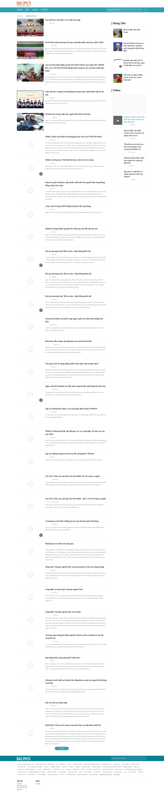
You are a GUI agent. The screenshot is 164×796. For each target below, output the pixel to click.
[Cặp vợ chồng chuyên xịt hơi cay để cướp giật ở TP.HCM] (30, 461)
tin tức (39, 769)
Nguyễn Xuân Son (106, 764)
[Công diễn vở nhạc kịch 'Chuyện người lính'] (30, 597)
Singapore (21, 769)
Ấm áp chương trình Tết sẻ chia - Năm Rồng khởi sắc (68, 251)
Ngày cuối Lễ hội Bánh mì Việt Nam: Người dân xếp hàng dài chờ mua (75, 386)
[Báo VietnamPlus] (48, 479)
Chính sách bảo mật (22, 787)
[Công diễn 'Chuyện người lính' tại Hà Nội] (30, 620)
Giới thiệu (19, 783)
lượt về (64, 767)
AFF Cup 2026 (94, 774)
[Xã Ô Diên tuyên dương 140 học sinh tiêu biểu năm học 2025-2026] (30, 50)
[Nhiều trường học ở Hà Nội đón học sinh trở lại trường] (30, 168)
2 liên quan (52, 728)
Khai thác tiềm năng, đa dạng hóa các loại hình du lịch (68, 341)
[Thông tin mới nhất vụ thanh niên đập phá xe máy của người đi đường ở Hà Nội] (30, 688)
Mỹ (57, 764)
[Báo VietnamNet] (125, 68)
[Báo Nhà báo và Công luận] (48, 524)
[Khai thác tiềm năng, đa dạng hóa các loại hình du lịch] (30, 349)
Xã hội (83, 769)
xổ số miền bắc (77, 764)
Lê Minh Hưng (86, 767)
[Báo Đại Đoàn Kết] (47, 592)
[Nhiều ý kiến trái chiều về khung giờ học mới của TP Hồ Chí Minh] (30, 144)
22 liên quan (55, 389)
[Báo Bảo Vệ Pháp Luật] (46, 74)
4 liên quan (52, 23)
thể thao (62, 764)
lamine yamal (22, 774)
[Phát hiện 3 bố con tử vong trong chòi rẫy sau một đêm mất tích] (30, 733)
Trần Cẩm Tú (97, 769)
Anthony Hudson (127, 767)
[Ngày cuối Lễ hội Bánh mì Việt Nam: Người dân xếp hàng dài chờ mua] (30, 394)
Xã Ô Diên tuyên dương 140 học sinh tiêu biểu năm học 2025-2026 (74, 43)
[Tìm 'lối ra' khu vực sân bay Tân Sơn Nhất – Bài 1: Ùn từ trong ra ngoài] (30, 506)
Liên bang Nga (118, 772)
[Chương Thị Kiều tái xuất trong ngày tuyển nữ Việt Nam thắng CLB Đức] (30, 326)
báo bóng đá (119, 769)
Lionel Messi (50, 764)
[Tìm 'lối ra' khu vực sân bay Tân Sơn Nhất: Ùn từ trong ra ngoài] (30, 484)
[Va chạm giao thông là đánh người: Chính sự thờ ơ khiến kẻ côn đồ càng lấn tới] (30, 643)
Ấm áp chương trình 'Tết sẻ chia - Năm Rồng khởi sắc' (68, 274)
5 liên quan (54, 45)
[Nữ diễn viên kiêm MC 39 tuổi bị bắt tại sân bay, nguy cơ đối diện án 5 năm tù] (117, 63)
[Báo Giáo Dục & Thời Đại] (46, 23)
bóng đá (78, 767)
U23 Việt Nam (97, 772)
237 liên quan (131, 152)
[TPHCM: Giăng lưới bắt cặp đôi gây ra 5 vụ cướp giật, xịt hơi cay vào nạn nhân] (30, 439)
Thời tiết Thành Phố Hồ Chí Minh (112, 767)
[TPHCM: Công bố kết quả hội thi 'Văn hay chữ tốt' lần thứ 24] (30, 236)
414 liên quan (53, 74)
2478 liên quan (53, 325)
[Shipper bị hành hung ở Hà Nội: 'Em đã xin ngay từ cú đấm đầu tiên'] (117, 120)
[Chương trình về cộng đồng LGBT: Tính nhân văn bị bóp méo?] (30, 371)
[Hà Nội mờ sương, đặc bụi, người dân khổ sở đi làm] (30, 122)
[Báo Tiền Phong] (125, 54)
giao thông (88, 772)
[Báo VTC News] (48, 117)
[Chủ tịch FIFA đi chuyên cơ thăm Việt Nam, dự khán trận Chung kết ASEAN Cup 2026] (117, 46)
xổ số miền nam (71, 774)
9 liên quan (132, 125)
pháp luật (136, 767)
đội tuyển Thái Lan (53, 774)
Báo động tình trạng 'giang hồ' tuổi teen (62, 658)
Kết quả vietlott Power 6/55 (26, 764)
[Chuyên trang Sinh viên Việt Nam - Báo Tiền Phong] (47, 254)
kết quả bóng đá (30, 769)
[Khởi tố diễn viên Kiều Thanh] (117, 33)
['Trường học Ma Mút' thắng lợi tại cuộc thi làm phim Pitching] (30, 529)
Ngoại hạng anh (107, 772)
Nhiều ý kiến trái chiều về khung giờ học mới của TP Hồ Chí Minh (73, 137)
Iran (63, 769)
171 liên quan (55, 641)
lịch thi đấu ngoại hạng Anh (92, 764)
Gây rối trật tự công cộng (56, 703)
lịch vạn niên (21, 767)
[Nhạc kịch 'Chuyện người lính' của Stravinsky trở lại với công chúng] (30, 575)
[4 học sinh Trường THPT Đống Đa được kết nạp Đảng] (30, 214)
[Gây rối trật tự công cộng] (30, 710)
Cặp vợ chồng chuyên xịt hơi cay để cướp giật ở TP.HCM (69, 454)
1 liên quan (54, 117)
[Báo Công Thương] (47, 389)
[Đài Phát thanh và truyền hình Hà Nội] (126, 179)
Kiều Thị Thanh (135, 764)
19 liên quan (54, 592)
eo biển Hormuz (96, 767)
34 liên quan (54, 686)
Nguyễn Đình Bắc (55, 767)
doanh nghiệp (42, 774)
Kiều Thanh (76, 769)
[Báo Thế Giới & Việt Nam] (47, 277)
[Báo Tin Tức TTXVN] (46, 140)
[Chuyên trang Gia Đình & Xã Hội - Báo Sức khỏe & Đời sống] (47, 412)
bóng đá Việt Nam (83, 774)
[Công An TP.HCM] (47, 437)
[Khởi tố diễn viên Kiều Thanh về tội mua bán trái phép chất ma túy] (117, 133)
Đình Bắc (140, 772)
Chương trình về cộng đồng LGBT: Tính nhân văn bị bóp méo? (71, 364)
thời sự (62, 774)
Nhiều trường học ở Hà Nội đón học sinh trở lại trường (69, 160)
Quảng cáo (19, 789)
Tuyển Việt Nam (22, 772)
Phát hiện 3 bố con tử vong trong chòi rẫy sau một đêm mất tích (73, 725)
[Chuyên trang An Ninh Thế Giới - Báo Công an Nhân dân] (46, 661)
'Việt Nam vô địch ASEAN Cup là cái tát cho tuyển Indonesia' (133, 77)
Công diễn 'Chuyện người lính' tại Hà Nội (63, 612)
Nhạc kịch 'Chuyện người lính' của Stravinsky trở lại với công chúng (74, 567)
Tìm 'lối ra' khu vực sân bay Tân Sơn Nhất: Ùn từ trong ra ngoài (72, 476)
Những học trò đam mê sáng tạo (59, 544)
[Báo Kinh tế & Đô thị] (47, 686)
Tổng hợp (38, 783)
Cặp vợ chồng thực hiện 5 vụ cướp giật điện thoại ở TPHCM (71, 409)
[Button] (145, 9)
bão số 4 (71, 767)
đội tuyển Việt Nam (108, 769)
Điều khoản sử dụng (22, 785)
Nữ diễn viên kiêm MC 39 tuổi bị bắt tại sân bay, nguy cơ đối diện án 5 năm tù (134, 63)
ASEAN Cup (117, 764)
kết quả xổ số (47, 769)
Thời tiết (89, 769)
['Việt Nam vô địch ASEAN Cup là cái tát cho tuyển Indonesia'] (117, 78)
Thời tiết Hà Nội (72, 772)
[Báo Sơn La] (48, 344)
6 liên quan (52, 188)
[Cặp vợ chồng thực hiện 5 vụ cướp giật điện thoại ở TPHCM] (30, 416)
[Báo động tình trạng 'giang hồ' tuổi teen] (30, 665)
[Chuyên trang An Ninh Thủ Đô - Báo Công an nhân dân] (46, 728)
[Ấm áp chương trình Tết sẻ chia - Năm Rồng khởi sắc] (30, 259)
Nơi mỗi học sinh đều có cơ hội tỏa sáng (62, 20)
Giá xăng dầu (62, 772)
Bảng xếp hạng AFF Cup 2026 (37, 772)
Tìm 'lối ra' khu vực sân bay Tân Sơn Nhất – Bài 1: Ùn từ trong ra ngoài (75, 499)
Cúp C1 (81, 772)
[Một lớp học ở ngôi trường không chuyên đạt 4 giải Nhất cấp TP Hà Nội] (30, 99)
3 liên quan (55, 479)
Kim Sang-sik (132, 772)
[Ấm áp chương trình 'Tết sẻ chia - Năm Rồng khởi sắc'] (30, 281)
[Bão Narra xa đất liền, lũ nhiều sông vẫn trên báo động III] (117, 175)
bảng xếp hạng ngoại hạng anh (133, 769)
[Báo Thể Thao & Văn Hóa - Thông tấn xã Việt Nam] (47, 570)
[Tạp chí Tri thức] (46, 325)
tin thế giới (56, 769)
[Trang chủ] (24, 4)
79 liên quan (133, 138)
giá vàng (68, 769)
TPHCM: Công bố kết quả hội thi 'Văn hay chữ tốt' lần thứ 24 (71, 229)
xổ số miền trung (40, 764)
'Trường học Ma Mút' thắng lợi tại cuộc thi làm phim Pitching (72, 521)
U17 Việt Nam (32, 774)
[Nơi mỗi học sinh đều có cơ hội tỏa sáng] (30, 28)
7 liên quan (52, 140)
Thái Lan (46, 767)
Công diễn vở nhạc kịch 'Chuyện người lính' (64, 590)
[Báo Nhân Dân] (47, 706)
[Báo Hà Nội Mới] (47, 46)
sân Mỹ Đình (125, 764)
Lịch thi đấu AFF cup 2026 (35, 767)
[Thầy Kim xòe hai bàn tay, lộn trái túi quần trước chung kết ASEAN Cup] (117, 147)
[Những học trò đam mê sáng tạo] (30, 551)
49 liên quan (54, 254)
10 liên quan (55, 502)
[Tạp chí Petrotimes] (48, 615)
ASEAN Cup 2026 (51, 772)
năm (125, 772)
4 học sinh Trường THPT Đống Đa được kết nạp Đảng (68, 206)
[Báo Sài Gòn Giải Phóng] (47, 232)
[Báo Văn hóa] (47, 367)
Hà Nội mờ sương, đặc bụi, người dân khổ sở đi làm (67, 114)
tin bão (69, 764)
